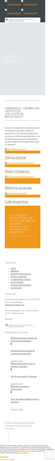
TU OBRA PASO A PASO (21, 280)
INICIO (13, 268)
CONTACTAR (16, 288)
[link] (34, 21)
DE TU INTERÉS (17, 282)
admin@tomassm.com (14, 305)
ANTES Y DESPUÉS (19, 277)
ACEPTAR (4, 457)
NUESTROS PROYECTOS (21, 274)
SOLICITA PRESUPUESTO (21, 285)
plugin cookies (22, 453)
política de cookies (28, 451)
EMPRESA (15, 271)
